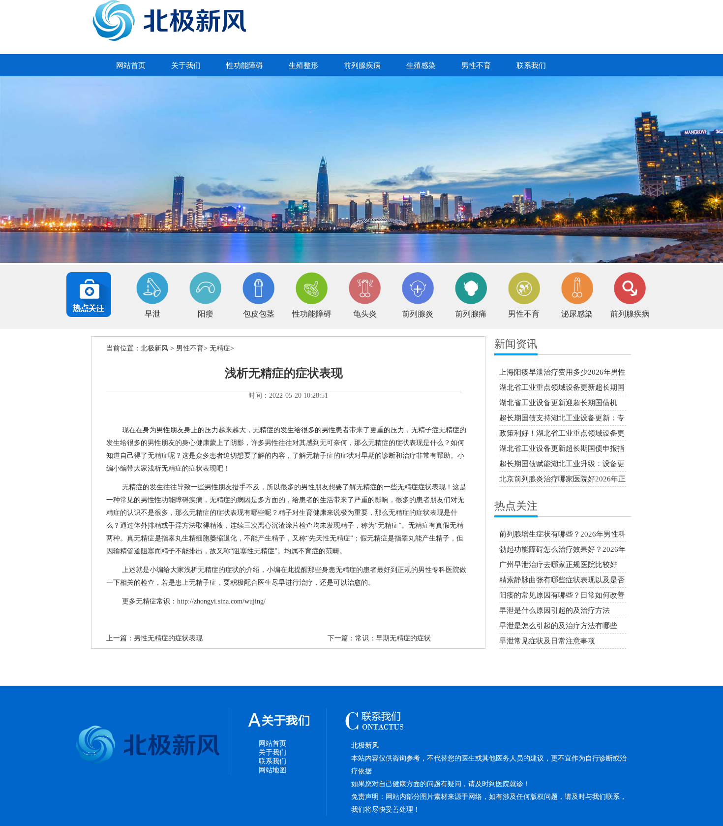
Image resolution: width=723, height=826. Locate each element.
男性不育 (476, 65)
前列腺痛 (470, 314)
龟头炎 (365, 314)
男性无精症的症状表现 (168, 638)
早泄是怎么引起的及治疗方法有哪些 (558, 626)
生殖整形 (303, 65)
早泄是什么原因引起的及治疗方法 (554, 610)
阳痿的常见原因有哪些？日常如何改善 (562, 595)
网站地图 (272, 770)
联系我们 (531, 65)
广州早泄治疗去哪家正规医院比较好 (558, 565)
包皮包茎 (258, 314)
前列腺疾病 (362, 65)
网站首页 (131, 65)
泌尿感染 (577, 314)
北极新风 (154, 348)
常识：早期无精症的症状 (393, 638)
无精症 (220, 348)
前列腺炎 (417, 314)
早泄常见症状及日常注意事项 (547, 641)
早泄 (152, 314)
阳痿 (205, 314)
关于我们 (186, 65)
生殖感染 (421, 65)
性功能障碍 (244, 65)
